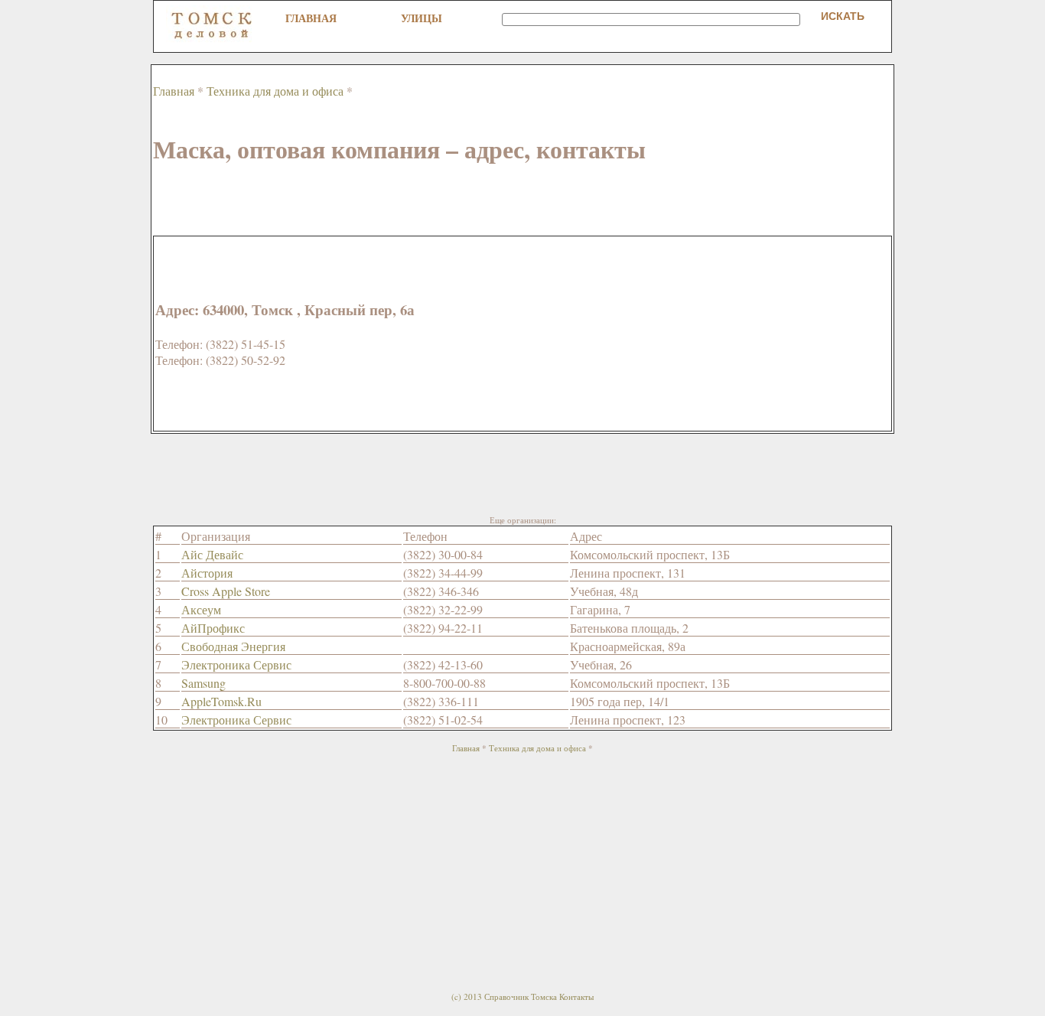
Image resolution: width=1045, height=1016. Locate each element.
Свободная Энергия (233, 646)
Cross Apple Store (225, 591)
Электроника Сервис (236, 664)
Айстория (207, 573)
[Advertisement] (431, 201)
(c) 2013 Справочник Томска (504, 996)
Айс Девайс (212, 554)
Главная (311, 18)
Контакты (576, 996)
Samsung (203, 683)
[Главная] (212, 38)
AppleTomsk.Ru (221, 701)
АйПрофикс (213, 628)
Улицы (421, 18)
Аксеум (201, 609)
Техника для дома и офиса (275, 91)
